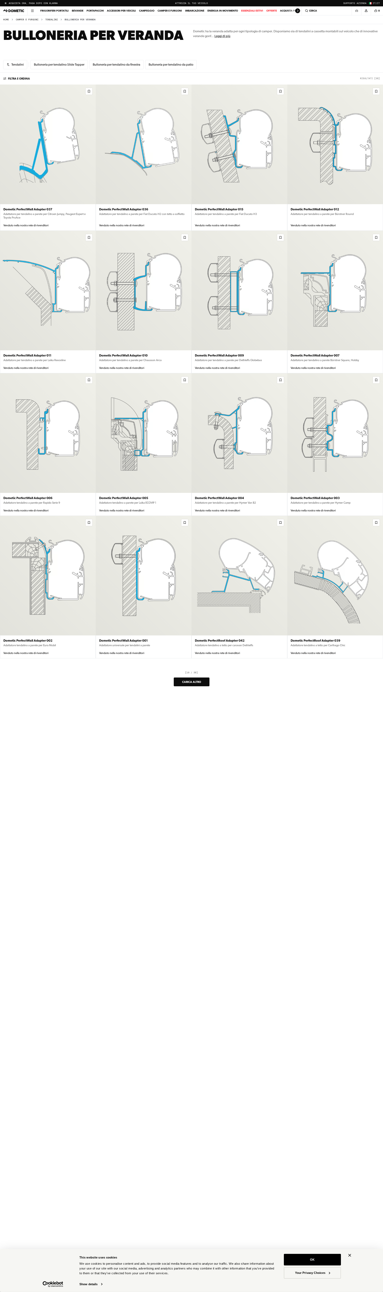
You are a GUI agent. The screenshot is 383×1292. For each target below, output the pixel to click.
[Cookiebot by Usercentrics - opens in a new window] (53, 1284)
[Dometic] (13, 10)
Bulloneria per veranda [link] (80, 20)
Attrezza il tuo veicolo (191, 3)
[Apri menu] (32, 10)
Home (6, 20)
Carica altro (191, 681)
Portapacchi (95, 10)
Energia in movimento (222, 10)
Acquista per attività (294, 10)
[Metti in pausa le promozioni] (5, 3)
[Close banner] (349, 1255)
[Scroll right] (297, 10)
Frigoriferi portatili (54, 10)
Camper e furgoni (170, 10)
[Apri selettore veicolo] (356, 10)
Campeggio (146, 10)
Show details (88, 1284)
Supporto (349, 3)
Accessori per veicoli (121, 10)
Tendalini (51, 20)
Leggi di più (222, 36)
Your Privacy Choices (310, 1272)
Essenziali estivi (252, 10)
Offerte (271, 10)
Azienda (361, 3)
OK (312, 1259)
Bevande (77, 10)
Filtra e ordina (19, 78)
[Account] (366, 10)
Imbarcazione (194, 10)
